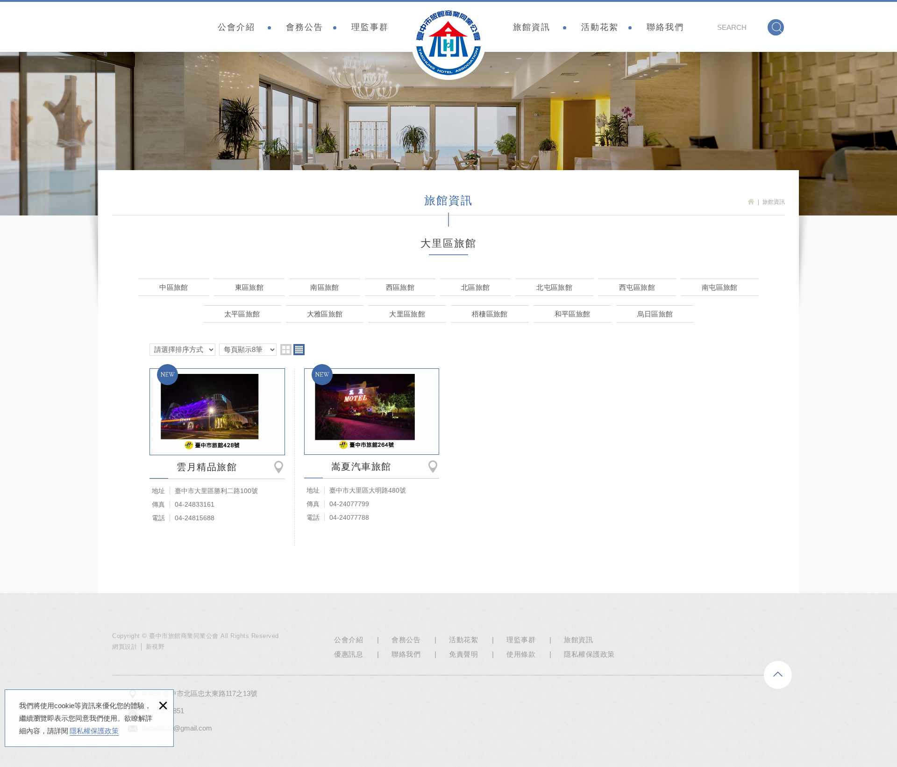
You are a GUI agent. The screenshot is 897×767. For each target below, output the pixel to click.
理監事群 (370, 27)
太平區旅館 (242, 314)
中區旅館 (173, 287)
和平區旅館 (573, 314)
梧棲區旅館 (490, 314)
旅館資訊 (531, 27)
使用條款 (520, 654)
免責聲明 (463, 654)
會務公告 (304, 27)
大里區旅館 (407, 314)
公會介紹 (236, 27)
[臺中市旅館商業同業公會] (448, 42)
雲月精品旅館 (217, 411)
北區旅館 (475, 287)
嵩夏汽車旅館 (371, 411)
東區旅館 (249, 287)
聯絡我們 (665, 27)
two (286, 349)
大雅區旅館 (325, 314)
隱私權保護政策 (94, 731)
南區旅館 (324, 287)
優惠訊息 (348, 654)
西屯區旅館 (637, 287)
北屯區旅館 (554, 287)
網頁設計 (124, 646)
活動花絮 (600, 27)
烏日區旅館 (655, 314)
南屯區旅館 (720, 287)
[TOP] (778, 675)
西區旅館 (400, 287)
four (299, 349)
